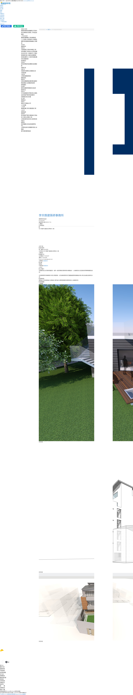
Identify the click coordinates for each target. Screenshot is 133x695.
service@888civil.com (28, 0)
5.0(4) (41, 223)
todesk (20, 694)
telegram (17, 694)
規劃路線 (19, 26)
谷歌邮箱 (13, 694)
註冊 (1, 24)
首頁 (49, 29)
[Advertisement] (104, 52)
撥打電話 (7, 26)
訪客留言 (42, 225)
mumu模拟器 (7, 694)
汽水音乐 (2, 694)
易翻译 (24, 694)
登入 (3, 24)
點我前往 (45, 260)
